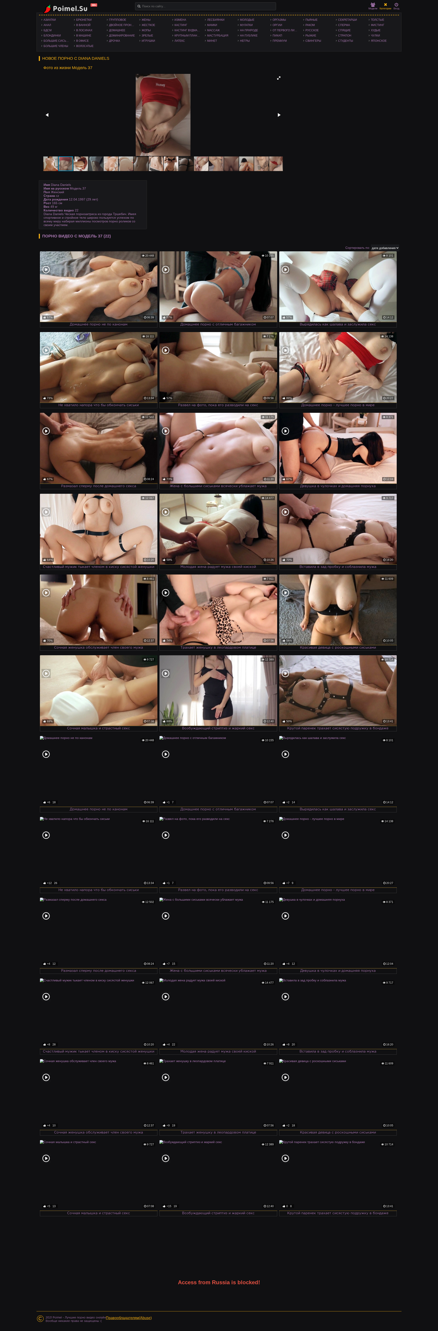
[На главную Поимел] (68, 8)
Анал (47, 25)
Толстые (377, 19)
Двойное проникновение (123, 25)
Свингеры (313, 40)
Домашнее (117, 30)
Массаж (213, 30)
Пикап (277, 35)
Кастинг (181, 25)
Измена (180, 19)
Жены (146, 19)
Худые (376, 30)
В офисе (82, 40)
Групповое (117, 19)
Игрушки (148, 40)
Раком (310, 25)
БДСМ (48, 30)
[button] (278, 78)
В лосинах (84, 30)
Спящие (344, 30)
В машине (83, 35)
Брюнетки (84, 19)
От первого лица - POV (287, 30)
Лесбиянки (215, 19)
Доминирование (122, 35)
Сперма (344, 25)
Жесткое (148, 25)
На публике (249, 35)
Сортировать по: (357, 248)
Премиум (280, 40)
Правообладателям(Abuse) (129, 1318)
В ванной (83, 25)
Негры (245, 40)
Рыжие (310, 35)
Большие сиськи (57, 40)
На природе (249, 30)
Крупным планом (188, 35)
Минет (212, 40)
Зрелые (147, 35)
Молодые (247, 19)
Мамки (212, 25)
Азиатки (50, 19)
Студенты (345, 40)
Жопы (146, 30)
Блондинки (52, 35)
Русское (312, 30)
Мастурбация (217, 35)
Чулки (375, 35)
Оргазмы (279, 19)
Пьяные (311, 19)
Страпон (344, 35)
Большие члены (56, 46)
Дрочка (114, 40)
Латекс (180, 40)
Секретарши (347, 19)
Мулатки (246, 25)
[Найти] (139, 6)
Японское (379, 40)
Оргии (277, 25)
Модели (372, 8)
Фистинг (377, 25)
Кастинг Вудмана (188, 30)
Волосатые (85, 46)
